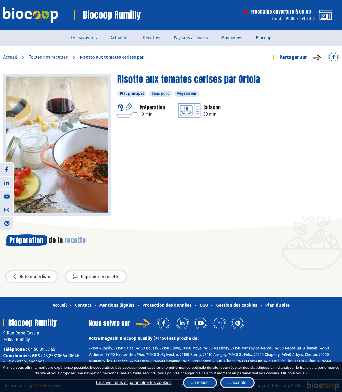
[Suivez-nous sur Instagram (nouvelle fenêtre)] (6, 209)
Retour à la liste (35, 276)
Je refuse (200, 382)
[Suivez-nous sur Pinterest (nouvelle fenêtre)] (6, 223)
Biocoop (263, 37)
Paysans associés (191, 37)
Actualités (120, 37)
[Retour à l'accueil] (30, 15)
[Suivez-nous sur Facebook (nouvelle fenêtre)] (6, 169)
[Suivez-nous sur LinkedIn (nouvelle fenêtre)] (6, 182)
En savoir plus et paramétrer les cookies (134, 382)
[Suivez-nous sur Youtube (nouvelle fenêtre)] (6, 196)
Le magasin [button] (82, 37)
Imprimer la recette (100, 276)
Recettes (151, 37)
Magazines (231, 37)
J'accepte (237, 382)
